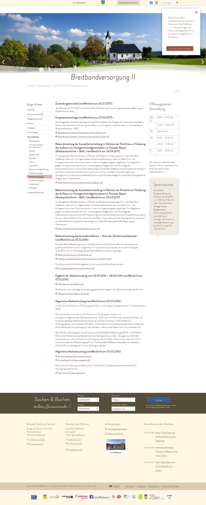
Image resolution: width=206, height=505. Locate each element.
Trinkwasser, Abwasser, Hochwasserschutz (36, 146)
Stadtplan (32, 151)
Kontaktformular (36, 444)
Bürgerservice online (35, 119)
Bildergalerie (33, 188)
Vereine (31, 162)
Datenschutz (153, 486)
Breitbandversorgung (36, 173)
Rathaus (31, 123)
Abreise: (81, 404)
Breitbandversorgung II (36, 177)
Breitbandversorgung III (37, 180)
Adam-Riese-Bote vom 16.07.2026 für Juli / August (165, 466)
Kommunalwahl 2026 (35, 114)
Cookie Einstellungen (170, 486)
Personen (115, 395)
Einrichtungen (33, 132)
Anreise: (81, 395)
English (116, 486)
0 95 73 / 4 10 (74, 439)
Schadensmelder (34, 141)
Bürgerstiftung (34, 154)
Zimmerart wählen (119, 404)
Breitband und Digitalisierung (38, 169)
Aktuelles (31, 109)
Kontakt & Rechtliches (36, 192)
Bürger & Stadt (128, 3)
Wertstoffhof (33, 166)
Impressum (141, 486)
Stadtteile (31, 128)
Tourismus (79, 3)
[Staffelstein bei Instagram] (156, 3)
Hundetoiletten (34, 184)
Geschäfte (32, 158)
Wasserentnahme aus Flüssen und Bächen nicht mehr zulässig (166, 451)
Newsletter (130, 486)
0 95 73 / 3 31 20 (36, 439)
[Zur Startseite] (103, 2)
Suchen (177, 3)
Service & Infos (33, 137)
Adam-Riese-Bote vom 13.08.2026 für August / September (165, 436)
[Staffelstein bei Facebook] (151, 3)
